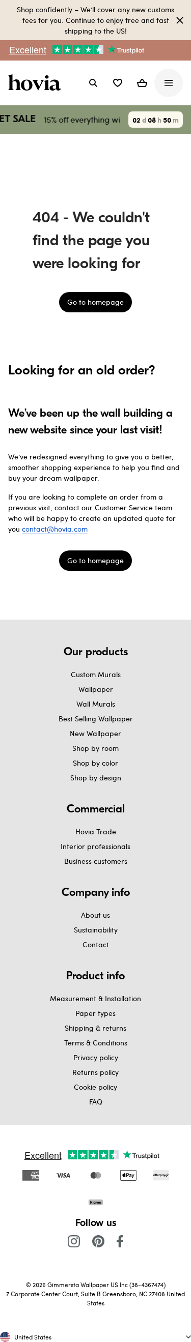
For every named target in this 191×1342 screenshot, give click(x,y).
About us (95, 915)
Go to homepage (95, 302)
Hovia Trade (95, 831)
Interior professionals (95, 846)
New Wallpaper (95, 733)
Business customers (95, 861)
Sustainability (96, 930)
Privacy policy (95, 1057)
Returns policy (95, 1072)
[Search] (93, 83)
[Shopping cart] (142, 83)
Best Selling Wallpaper (96, 718)
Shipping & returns (95, 1028)
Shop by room (95, 748)
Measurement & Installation (95, 998)
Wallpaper (95, 689)
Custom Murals (96, 674)
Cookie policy (95, 1087)
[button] (117, 83)
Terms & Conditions (95, 1042)
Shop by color (95, 763)
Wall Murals (95, 704)
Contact (96, 944)
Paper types (95, 1013)
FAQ (95, 1101)
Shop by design (95, 777)
